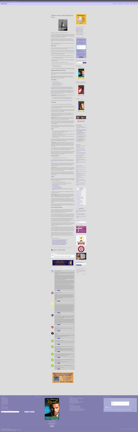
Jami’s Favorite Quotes (81, 268)
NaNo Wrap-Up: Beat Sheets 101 (80, 179)
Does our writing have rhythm (56, 186)
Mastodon (1, 0)
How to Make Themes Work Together (81, 153)
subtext (70, 248)
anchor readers (68, 91)
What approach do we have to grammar (58, 188)
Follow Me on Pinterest (80, 31)
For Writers (127, 3)
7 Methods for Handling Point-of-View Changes (75, 408)
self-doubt (55, 248)
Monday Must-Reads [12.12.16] (59, 340)
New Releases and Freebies (80, 51)
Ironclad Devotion (81, 84)
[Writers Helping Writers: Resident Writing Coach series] (81, 259)
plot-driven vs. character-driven (66, 247)
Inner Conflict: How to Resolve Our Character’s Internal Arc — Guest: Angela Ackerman (81, 160)
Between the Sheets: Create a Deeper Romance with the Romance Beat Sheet (81, 211)
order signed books (82, 130)
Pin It (51, 236)
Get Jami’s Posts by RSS (5, 407)
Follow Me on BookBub (80, 30)
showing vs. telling (63, 248)
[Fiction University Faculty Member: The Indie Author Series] (81, 252)
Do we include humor (55, 185)
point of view (71, 247)
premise (52, 248)
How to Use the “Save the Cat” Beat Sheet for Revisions (76, 410)
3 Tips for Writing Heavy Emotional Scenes (74, 407)
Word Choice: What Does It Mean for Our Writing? (59, 242)
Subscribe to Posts (15, 1)
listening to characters (56, 247)
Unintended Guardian (81, 100)
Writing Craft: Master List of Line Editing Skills (58, 244)
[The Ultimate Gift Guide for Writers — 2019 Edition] (81, 232)
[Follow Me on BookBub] (4, 1)
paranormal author (61, 247)
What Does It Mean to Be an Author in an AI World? (75, 401)
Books (116, 3)
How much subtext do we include (57, 187)
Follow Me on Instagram (80, 32)
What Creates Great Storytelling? (73, 400)
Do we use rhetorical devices (56, 184)
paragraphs (66, 191)
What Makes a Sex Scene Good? (73, 399)
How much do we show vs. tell (56, 85)
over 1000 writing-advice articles (81, 127)
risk (53, 248)
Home (113, 3)
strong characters (67, 248)
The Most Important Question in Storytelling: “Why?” (59, 243)
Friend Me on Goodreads (5, 400)
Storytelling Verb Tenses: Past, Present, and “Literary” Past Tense (77, 409)
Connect (134, 3)
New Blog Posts (79, 50)
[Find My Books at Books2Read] (5, 1)
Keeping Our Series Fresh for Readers (80, 152)
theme (71, 248)
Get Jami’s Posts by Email (80, 34)
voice (72, 248)
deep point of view (68, 98)
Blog (124, 3)
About (131, 3)
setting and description (58, 248)
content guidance (80, 131)
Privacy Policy (82, 55)
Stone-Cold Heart (81, 67)
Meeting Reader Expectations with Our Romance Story (76, 398)
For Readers (120, 3)
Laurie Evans (56, 326)
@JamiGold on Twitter (79, 28)
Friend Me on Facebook (5, 399)
